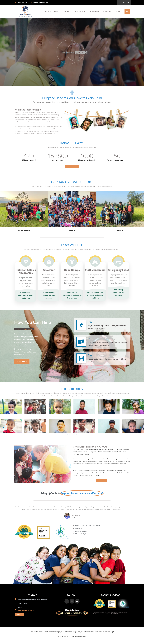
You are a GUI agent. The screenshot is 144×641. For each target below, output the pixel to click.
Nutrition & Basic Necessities (26, 271)
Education (49, 270)
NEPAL (120, 230)
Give (90, 338)
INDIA (72, 230)
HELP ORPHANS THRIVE (24, 329)
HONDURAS (24, 230)
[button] (3, 407)
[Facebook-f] (119, 2)
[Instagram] (123, 2)
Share (90, 355)
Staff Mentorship (95, 270)
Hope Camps (72, 270)
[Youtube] (128, 2)
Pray (90, 321)
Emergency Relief (118, 270)
